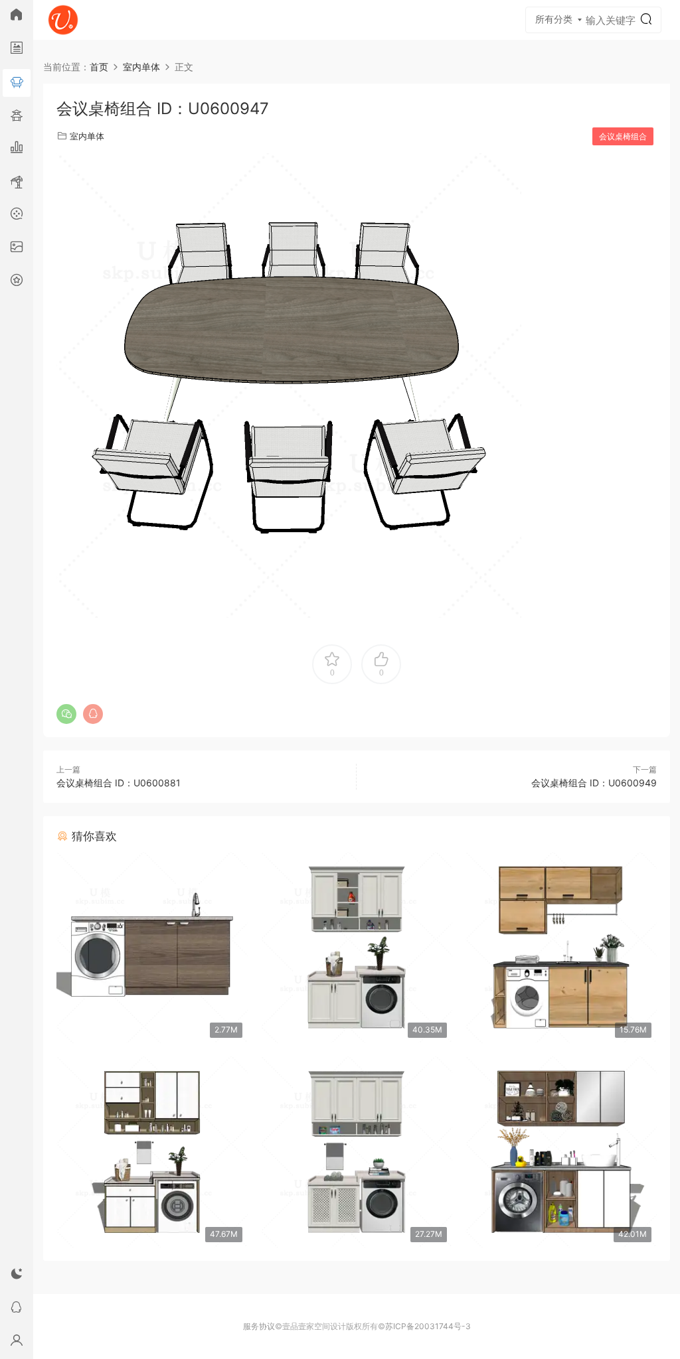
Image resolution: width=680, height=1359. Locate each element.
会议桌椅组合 (623, 136)
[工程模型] (17, 182)
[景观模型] (17, 50)
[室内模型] (17, 83)
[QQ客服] (17, 1309)
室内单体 (87, 136)
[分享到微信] (66, 714)
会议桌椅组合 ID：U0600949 (594, 782)
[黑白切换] (17, 1276)
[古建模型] (17, 116)
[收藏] (17, 282)
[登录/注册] (17, 1342)
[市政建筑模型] (17, 149)
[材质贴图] (17, 249)
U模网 (63, 20)
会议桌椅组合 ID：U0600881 (118, 782)
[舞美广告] (17, 216)
